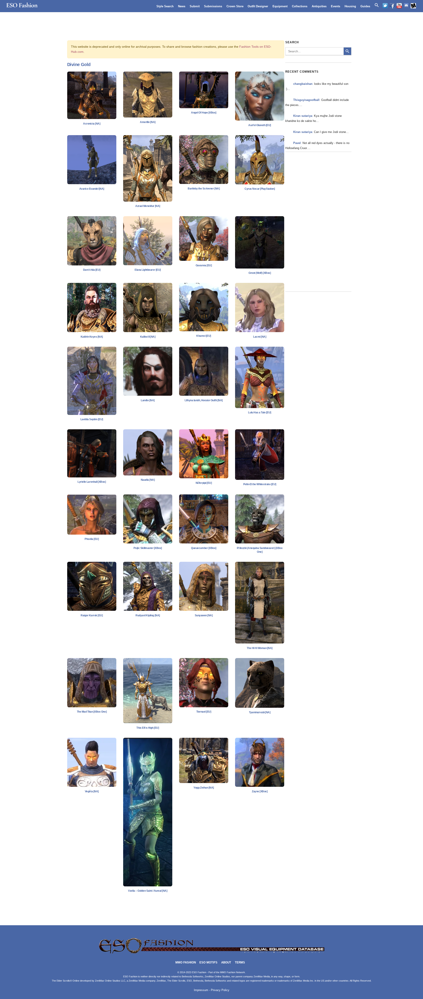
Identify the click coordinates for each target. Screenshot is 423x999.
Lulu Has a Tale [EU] (259, 412)
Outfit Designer (258, 6)
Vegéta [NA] (92, 791)
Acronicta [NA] (91, 123)
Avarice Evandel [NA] (91, 188)
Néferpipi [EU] (204, 482)
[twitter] (385, 6)
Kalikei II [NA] (148, 336)
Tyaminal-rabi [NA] (259, 712)
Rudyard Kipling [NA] (147, 615)
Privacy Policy (220, 990)
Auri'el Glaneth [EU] (259, 125)
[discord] (406, 6)
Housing (350, 6)
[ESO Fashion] (211, 953)
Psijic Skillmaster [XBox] (148, 548)
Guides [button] (365, 6)
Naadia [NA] (148, 479)
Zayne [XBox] (259, 791)
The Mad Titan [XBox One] (92, 711)
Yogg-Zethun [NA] (203, 787)
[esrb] (413, 6)
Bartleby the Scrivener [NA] (204, 188)
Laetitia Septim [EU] (91, 419)
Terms (240, 962)
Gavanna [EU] (204, 265)
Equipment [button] (280, 6)
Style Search (165, 6)
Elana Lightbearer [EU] (148, 269)
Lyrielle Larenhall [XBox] (92, 481)
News (181, 6)
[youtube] (399, 6)
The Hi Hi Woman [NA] (259, 648)
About (226, 962)
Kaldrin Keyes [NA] (92, 336)
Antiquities (319, 6)
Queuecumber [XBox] (203, 548)
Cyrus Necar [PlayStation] (260, 188)
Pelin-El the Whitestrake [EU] (259, 484)
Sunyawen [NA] (204, 615)
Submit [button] (195, 6)
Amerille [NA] (148, 122)
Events (335, 6)
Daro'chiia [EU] (91, 269)
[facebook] (392, 6)
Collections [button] (299, 6)
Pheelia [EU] (92, 539)
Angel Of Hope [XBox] (203, 112)
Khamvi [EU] (203, 335)
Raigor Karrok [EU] (92, 615)
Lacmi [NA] (259, 336)
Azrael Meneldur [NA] (147, 206)
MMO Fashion (185, 962)
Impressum (201, 990)
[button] (377, 5)
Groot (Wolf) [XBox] (260, 272)
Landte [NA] (148, 400)
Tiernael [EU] (203, 711)
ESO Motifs (208, 962)
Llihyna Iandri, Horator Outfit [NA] (204, 400)
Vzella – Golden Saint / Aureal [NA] (147, 890)
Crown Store (234, 6)
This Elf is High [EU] (147, 727)
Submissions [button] (213, 6)
